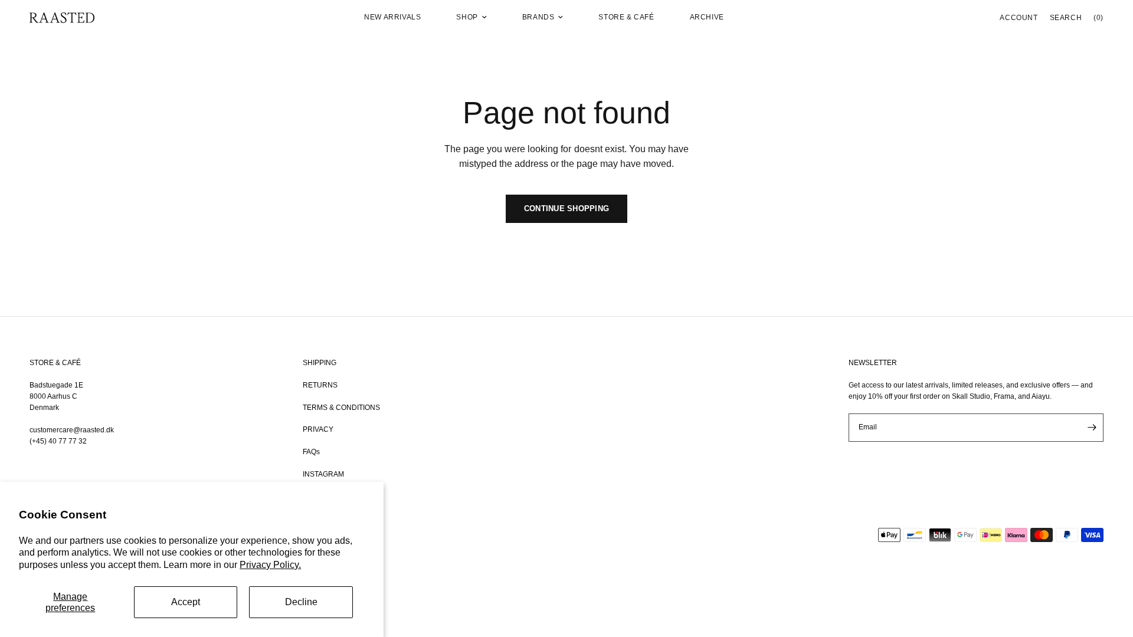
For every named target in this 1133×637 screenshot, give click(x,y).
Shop (466, 17)
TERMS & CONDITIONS (341, 407)
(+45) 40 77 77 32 (58, 441)
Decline (301, 602)
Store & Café (626, 17)
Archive (707, 17)
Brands (538, 17)
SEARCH (1066, 18)
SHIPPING (319, 363)
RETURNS (320, 385)
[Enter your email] (1091, 427)
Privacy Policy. (270, 565)
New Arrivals (392, 17)
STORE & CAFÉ (55, 363)
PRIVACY (318, 429)
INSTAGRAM (323, 474)
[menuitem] (392, 17)
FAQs (311, 452)
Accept (185, 602)
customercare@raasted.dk (72, 430)
